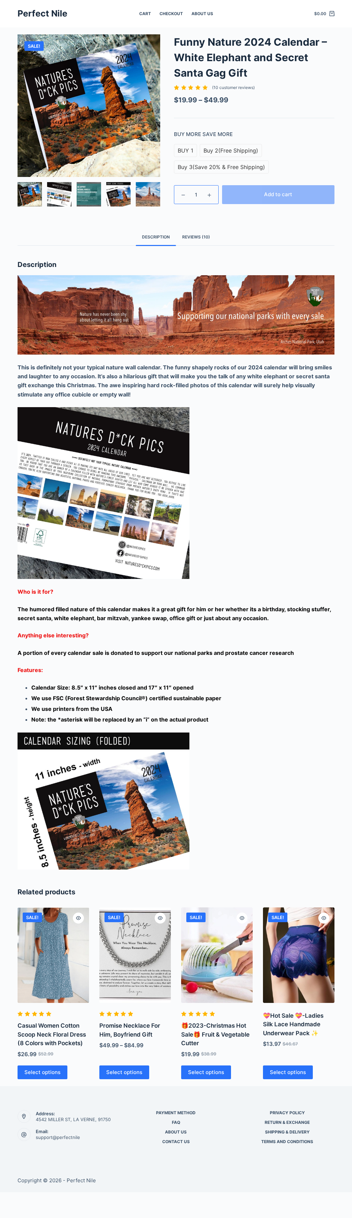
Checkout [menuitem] (171, 13)
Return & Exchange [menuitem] (287, 1122)
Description (156, 236)
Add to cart (278, 194)
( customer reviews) (233, 87)
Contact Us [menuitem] (176, 1141)
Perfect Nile (42, 13)
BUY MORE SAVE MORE (203, 134)
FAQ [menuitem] (176, 1122)
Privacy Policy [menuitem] (287, 1112)
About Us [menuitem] (202, 13)
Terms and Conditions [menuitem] (287, 1141)
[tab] (156, 237)
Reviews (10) (196, 236)
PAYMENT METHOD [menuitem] (176, 1112)
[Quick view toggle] (78, 918)
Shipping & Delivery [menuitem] (287, 1132)
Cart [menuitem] (145, 13)
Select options (42, 1072)
